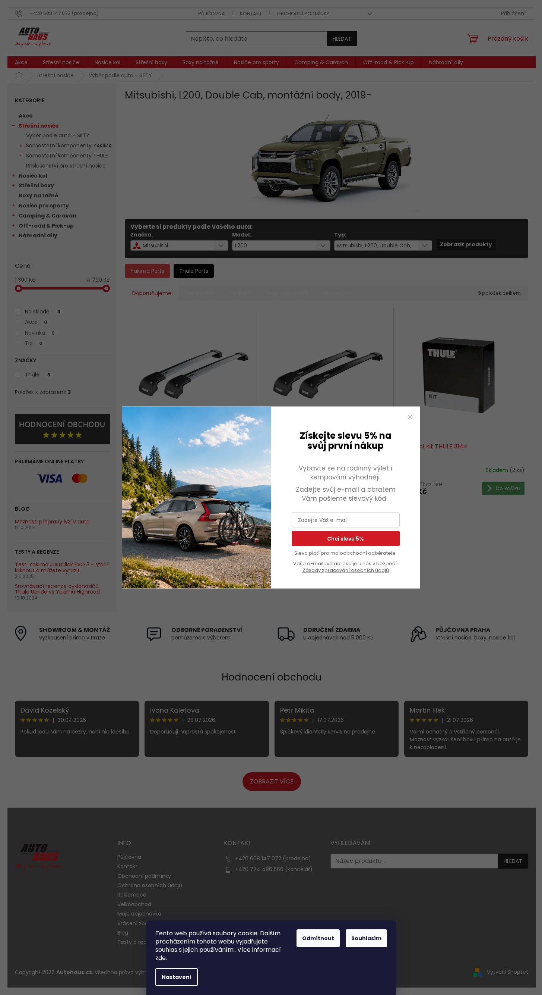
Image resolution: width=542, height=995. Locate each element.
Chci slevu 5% (345, 538)
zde (160, 958)
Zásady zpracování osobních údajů (345, 569)
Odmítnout (318, 938)
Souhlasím (366, 938)
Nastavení (176, 977)
